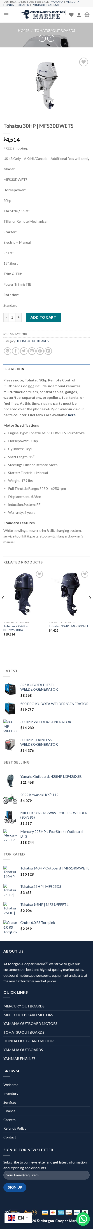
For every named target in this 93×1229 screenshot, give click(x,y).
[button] (83, 1219)
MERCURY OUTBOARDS (23, 1006)
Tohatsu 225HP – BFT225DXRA (15, 628)
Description (13, 369)
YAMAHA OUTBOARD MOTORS (30, 1023)
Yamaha (57, 1)
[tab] (46, 369)
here (72, 415)
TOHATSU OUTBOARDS (54, 30)
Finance (9, 1111)
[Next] (90, 607)
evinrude (39, 5)
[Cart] (87, 15)
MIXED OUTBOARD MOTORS (28, 1015)
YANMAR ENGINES (19, 1058)
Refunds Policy (14, 1128)
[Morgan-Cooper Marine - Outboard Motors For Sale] (43, 14)
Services (9, 1102)
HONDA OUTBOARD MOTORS (29, 1041)
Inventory (10, 1093)
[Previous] (3, 607)
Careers (9, 1119)
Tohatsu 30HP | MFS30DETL (69, 626)
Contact (9, 1137)
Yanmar (54, 5)
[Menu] (6, 14)
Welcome (10, 1084)
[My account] (79, 15)
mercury (72, 1)
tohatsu (22, 5)
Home (23, 30)
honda (8, 5)
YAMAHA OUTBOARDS (23, 1049)
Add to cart (43, 317)
